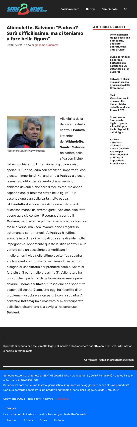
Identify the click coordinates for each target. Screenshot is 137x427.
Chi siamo (28, 420)
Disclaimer (59, 420)
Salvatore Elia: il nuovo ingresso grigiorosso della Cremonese (120, 84)
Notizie (90, 9)
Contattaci (62, 398)
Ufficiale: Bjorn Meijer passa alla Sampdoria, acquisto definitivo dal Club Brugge (120, 42)
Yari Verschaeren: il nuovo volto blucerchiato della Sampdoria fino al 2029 (120, 103)
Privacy (43, 420)
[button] (125, 9)
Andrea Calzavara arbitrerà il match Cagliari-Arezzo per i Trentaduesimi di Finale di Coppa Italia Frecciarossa (119, 151)
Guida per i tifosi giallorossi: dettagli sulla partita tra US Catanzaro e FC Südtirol (120, 64)
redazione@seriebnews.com (116, 359)
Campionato (110, 9)
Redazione (12, 420)
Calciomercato (69, 9)
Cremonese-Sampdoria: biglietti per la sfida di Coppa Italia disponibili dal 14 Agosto (119, 125)
